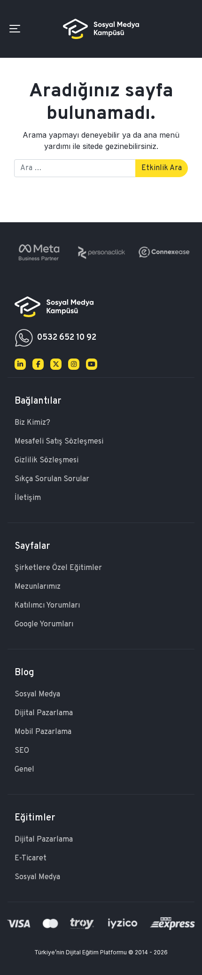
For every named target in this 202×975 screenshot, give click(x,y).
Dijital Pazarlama (44, 713)
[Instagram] (73, 364)
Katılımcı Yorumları (47, 605)
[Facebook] (38, 364)
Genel (24, 769)
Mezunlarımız (38, 587)
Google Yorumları (44, 624)
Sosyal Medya (37, 694)
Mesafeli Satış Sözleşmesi (59, 441)
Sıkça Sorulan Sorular (52, 479)
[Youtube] (91, 364)
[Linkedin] (20, 364)
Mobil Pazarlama (43, 732)
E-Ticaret (31, 858)
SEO (22, 751)
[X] (56, 364)
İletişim (28, 498)
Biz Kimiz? (32, 423)
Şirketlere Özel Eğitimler (58, 568)
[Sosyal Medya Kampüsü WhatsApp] (24, 337)
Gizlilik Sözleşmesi (46, 460)
